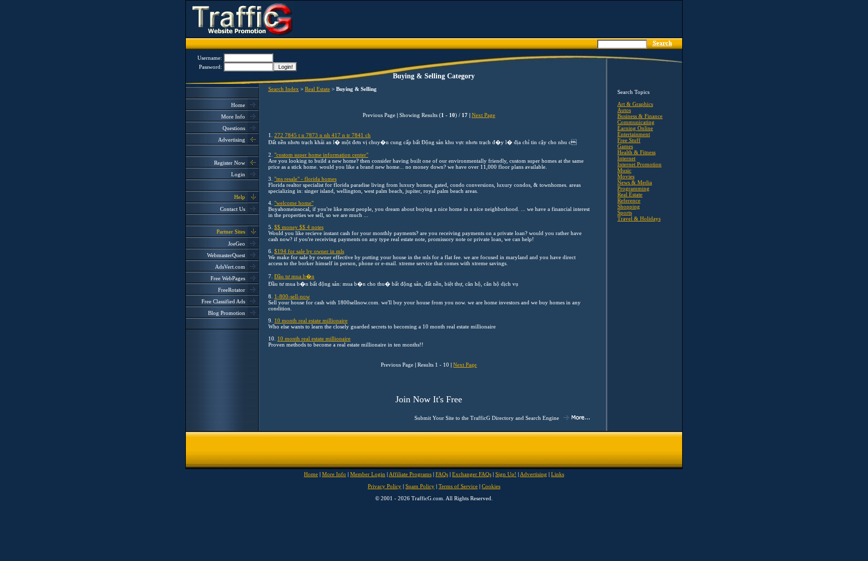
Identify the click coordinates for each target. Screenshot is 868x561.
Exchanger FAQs (471, 474)
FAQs (442, 474)
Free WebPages (227, 278)
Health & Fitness (636, 152)
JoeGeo (236, 244)
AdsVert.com (230, 267)
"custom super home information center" (321, 155)
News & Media (634, 182)
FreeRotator (231, 290)
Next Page (483, 115)
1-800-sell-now (292, 296)
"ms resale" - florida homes (305, 179)
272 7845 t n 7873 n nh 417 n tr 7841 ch (322, 135)
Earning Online (635, 128)
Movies (625, 176)
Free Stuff (628, 140)
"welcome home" (293, 203)
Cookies (491, 486)
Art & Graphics (635, 104)
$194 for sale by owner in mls (309, 251)
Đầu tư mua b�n (294, 276)
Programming (633, 188)
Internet (626, 158)
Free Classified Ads (223, 301)
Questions (234, 128)
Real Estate (317, 89)
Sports (624, 212)
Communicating (636, 122)
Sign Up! (505, 474)
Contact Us (232, 209)
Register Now (229, 163)
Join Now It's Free (428, 399)
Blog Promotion (226, 313)
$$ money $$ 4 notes (298, 227)
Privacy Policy (384, 486)
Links (557, 474)
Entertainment (633, 134)
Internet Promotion (639, 164)
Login (238, 174)
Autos (624, 110)
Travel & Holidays (639, 218)
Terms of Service (458, 486)
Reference (628, 200)
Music (624, 170)
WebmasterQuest (226, 255)
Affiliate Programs (410, 474)
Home (238, 105)
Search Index (283, 89)
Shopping (628, 206)
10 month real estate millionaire (311, 320)
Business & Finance (640, 116)
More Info (233, 117)
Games (625, 146)
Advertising (231, 140)
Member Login (367, 474)
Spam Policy (420, 486)
